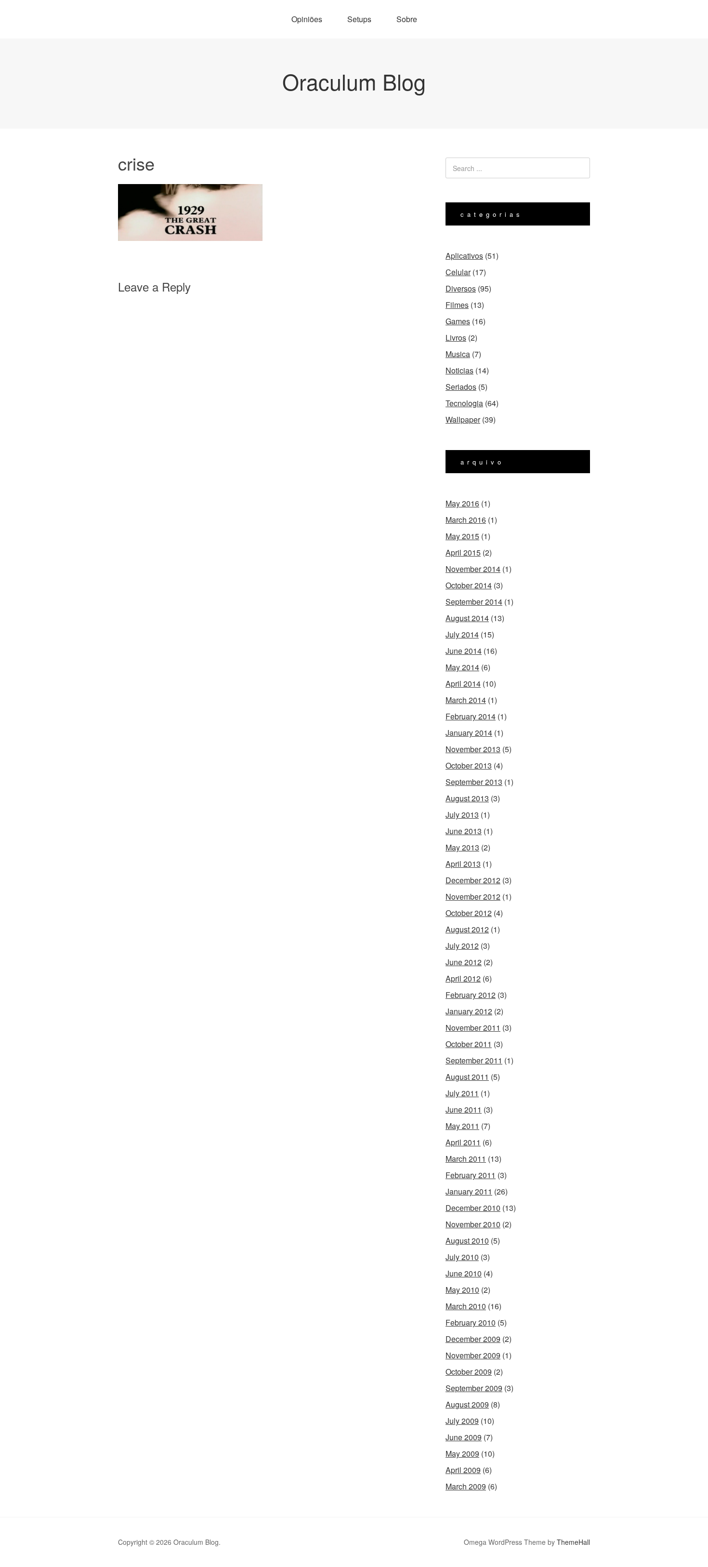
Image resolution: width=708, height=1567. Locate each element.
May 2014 (462, 667)
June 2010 (464, 1273)
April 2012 (463, 978)
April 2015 (463, 552)
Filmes (457, 304)
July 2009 (462, 1420)
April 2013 (463, 863)
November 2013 (473, 749)
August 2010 (467, 1240)
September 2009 (474, 1388)
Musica (458, 353)
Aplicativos (464, 255)
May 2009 (462, 1453)
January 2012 (469, 1011)
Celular (458, 272)
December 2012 (473, 880)
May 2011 (462, 1125)
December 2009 (473, 1338)
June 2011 (464, 1109)
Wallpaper (463, 419)
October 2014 (469, 585)
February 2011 (471, 1175)
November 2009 (473, 1355)
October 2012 (469, 912)
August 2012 (467, 929)
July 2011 (462, 1093)
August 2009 (467, 1404)
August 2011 (467, 1076)
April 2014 (463, 683)
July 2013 (462, 814)
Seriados (461, 386)
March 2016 (466, 519)
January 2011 (469, 1191)
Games (458, 321)
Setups (359, 19)
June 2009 (464, 1437)
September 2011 (474, 1060)
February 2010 (471, 1322)
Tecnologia (464, 403)
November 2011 (473, 1027)
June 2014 (464, 650)
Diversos (461, 288)
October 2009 (469, 1371)
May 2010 (462, 1289)
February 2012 (471, 994)
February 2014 (471, 716)
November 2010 (473, 1224)
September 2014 (474, 601)
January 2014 (469, 732)
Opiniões (306, 19)
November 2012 (473, 896)
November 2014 (473, 568)
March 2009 (466, 1486)
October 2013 (469, 765)
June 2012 (464, 962)
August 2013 (467, 798)
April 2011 (463, 1142)
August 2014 (467, 618)
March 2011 (466, 1158)
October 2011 (469, 1043)
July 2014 (462, 634)
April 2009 (463, 1469)
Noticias (459, 370)
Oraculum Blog (354, 81)
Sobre (406, 19)
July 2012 (462, 945)
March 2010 (466, 1306)
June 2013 (464, 831)
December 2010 (473, 1207)
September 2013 (474, 781)
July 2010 (462, 1256)
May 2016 (462, 503)
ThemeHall (573, 1542)
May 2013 (462, 847)
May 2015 (462, 536)
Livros (456, 337)
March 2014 (466, 699)
